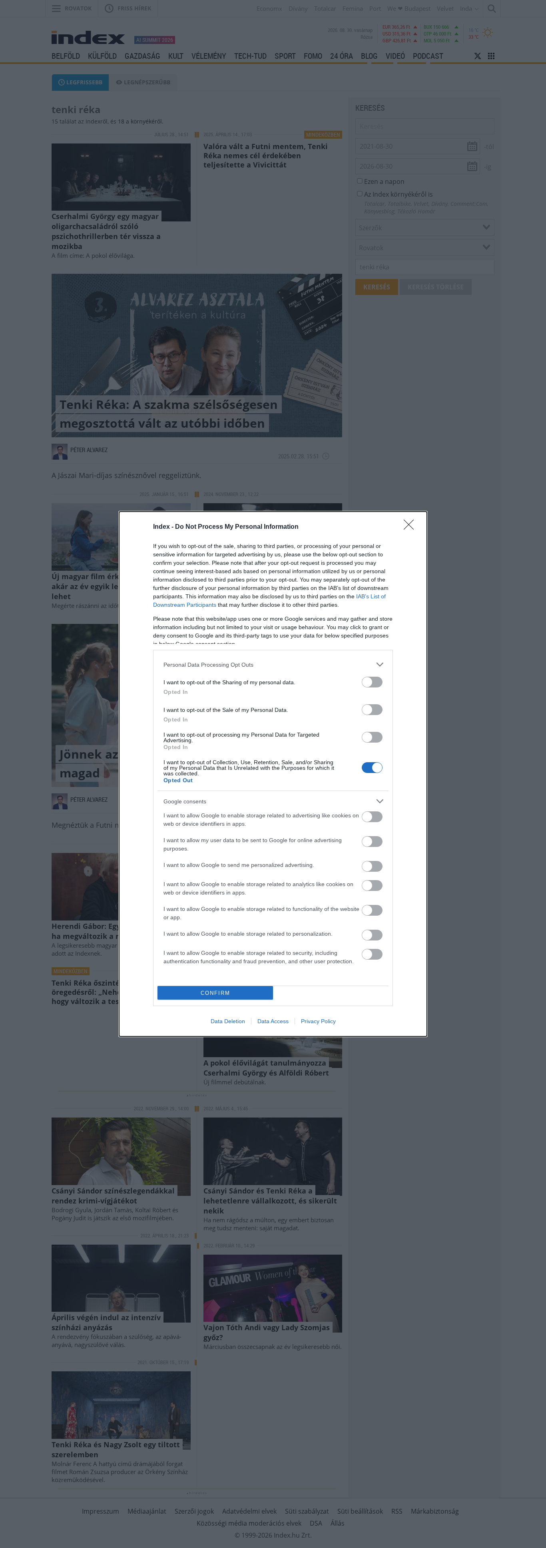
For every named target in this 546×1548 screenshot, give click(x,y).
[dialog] (273, 774)
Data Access (273, 1021)
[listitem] (273, 664)
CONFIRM (215, 993)
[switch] (372, 682)
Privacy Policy (318, 1021)
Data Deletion (228, 1021)
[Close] (411, 527)
